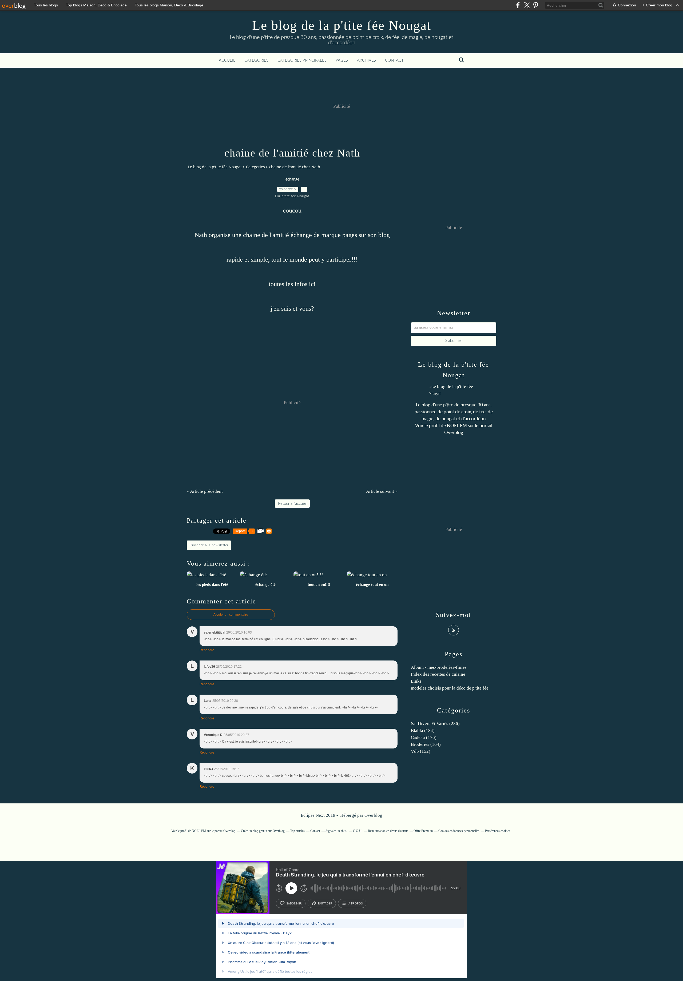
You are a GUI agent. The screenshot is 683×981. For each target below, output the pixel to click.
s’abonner (294, 903)
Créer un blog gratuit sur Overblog (263, 831)
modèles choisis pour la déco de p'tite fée (450, 688)
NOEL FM (457, 425)
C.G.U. (357, 831)
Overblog (373, 815)
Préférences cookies (497, 831)
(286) (435, 723)
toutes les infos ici (292, 284)
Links (416, 681)
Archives (366, 60)
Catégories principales (302, 60)
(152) (420, 751)
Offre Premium (423, 831)
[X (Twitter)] (526, 5)
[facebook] (518, 5)
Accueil (227, 60)
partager (325, 903)
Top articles (297, 831)
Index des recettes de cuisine (438, 674)
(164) (426, 744)
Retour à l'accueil (292, 504)
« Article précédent (205, 491)
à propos (355, 903)
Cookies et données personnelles (458, 831)
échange (292, 179)
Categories (255, 166)
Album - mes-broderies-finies (439, 667)
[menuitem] (227, 60)
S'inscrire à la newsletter (208, 545)
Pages (342, 60)
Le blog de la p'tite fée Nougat (341, 25)
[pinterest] (535, 5)
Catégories (256, 60)
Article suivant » (382, 491)
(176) (423, 737)
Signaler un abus (336, 831)
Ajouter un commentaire (230, 614)
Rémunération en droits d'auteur (388, 831)
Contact (394, 60)
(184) (423, 730)
